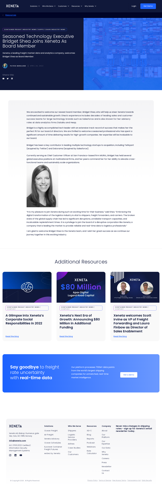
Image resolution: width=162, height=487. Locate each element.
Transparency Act (134, 480)
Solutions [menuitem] (48, 426)
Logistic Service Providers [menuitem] (72, 437)
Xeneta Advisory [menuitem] (51, 438)
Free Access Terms (119, 480)
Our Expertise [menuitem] (106, 442)
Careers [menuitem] (105, 458)
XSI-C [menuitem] (89, 430)
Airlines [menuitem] (71, 444)
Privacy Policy (92, 480)
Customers (62, 6)
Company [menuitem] (106, 426)
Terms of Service (105, 480)
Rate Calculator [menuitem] (92, 452)
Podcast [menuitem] (91, 443)
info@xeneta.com (17, 440)
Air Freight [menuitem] (48, 434)
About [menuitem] (104, 430)
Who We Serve (47, 6)
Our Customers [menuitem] (73, 453)
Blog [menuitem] (89, 434)
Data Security (147, 480)
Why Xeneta (89, 6)
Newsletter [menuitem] (106, 466)
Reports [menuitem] (90, 438)
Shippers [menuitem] (72, 430)
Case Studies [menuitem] (74, 448)
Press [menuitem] (104, 462)
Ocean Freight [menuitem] (51, 430)
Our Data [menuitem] (106, 448)
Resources (76, 6)
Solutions (33, 6)
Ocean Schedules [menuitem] (52, 443)
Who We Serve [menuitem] (74, 426)
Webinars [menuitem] (91, 447)
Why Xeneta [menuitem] (105, 453)
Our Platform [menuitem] (106, 435)
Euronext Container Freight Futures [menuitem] (53, 448)
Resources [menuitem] (92, 426)
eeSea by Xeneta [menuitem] (52, 453)
